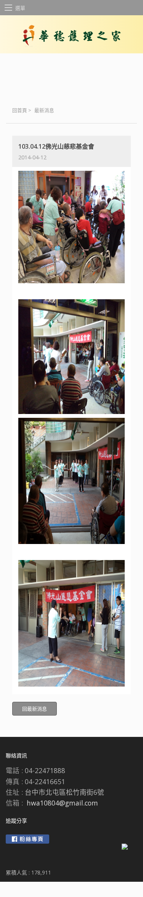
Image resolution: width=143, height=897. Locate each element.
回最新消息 (34, 708)
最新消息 (44, 110)
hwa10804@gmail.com (62, 802)
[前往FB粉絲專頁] (27, 839)
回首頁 (19, 110)
